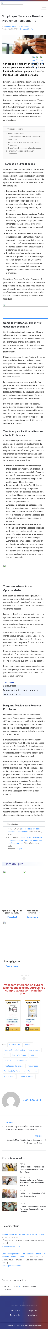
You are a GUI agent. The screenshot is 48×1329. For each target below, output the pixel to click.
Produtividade (26, 26)
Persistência (9, 1061)
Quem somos (15, 1310)
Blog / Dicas (33, 1311)
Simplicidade (9, 1077)
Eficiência (27, 1045)
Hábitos (33, 1055)
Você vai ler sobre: (15, 129)
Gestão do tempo (19, 1055)
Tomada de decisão (26, 1077)
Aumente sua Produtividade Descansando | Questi (23, 1234)
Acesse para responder (11, 1246)
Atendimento (32, 1315)
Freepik (19, 849)
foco (6, 1055)
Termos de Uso (15, 1315)
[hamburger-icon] (44, 7)
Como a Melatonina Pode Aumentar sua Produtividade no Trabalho (32, 1182)
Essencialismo (34, 1050)
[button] (24, 128)
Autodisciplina (14, 1045)
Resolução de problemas (14, 1071)
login (21, 1286)
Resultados (32, 1071)
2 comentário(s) (26, 29)
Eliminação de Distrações (14, 1050)
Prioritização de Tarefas (13, 1066)
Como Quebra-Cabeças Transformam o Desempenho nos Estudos (33, 1209)
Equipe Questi (10, 26)
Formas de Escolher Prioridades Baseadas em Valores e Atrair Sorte (32, 1169)
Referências (12, 824)
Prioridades (22, 1061)
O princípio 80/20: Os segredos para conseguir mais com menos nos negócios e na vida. (25, 840)
